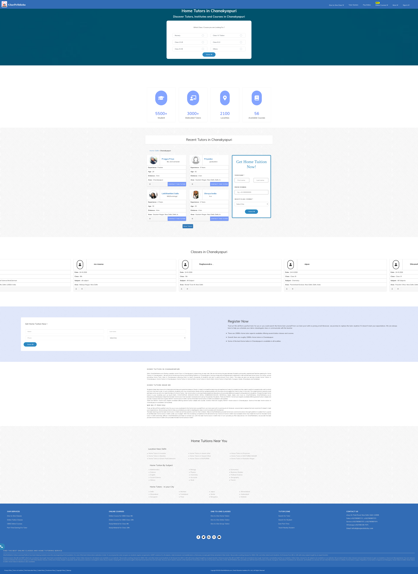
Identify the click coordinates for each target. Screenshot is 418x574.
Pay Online (367, 5)
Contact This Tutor (177, 184)
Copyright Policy (60, 570)
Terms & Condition (18, 570)
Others (215, 49)
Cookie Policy (41, 570)
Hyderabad (245, 494)
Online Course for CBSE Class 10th (121, 520)
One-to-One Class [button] (336, 5)
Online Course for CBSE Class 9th (121, 516)
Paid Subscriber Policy (30, 570)
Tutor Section (353, 5)
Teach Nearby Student (286, 528)
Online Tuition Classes (15, 520)
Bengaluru (214, 497)
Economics (234, 470)
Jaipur (213, 492)
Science (153, 472)
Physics (193, 472)
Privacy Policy (8, 570)
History (152, 480)
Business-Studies (237, 472)
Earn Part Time (283, 524)
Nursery (177, 35)
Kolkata (243, 497)
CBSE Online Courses (14, 524)
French (233, 480)
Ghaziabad (154, 494)
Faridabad (184, 494)
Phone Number (240, 187)
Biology (193, 470)
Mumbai (183, 492)
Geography (235, 477)
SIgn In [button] (405, 5)
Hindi (192, 480)
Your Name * (239, 175)
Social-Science (155, 477)
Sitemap (69, 570)
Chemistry (194, 475)
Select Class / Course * (244, 199)
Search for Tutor (284, 516)
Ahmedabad (245, 492)
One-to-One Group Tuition (220, 524)
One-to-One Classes (14, 516)
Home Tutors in (157, 453)
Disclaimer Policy (50, 570)
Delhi (157, 151)
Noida (213, 494)
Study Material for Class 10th (119, 528)
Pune (182, 497)
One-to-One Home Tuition (220, 516)
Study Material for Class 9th (119, 524)
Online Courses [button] (381, 5)
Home (152, 151)
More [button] (395, 5)
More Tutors (188, 226)
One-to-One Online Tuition (220, 520)
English (152, 475)
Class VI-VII (179, 42)
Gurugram (154, 497)
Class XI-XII (179, 49)
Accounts (193, 477)
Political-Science (236, 475)
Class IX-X (216, 42)
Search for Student (285, 520)
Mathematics (154, 470)
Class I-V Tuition (218, 35)
